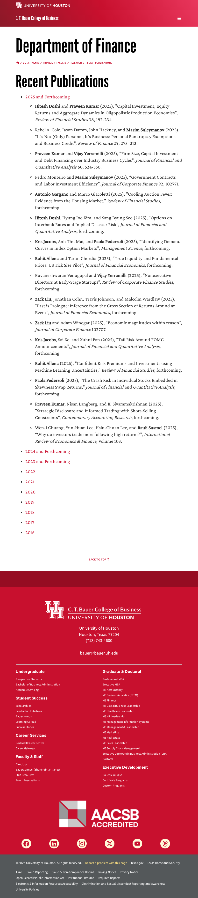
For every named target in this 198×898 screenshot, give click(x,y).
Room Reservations (28, 780)
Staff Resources (25, 775)
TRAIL (19, 872)
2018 (30, 512)
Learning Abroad (26, 722)
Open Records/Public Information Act (40, 878)
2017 (29, 522)
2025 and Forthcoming (47, 96)
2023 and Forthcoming (47, 461)
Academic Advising (27, 690)
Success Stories (25, 727)
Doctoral (108, 759)
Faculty (61, 63)
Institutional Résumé (81, 878)
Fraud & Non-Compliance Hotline (72, 872)
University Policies (27, 889)
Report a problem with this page (106, 863)
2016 (30, 532)
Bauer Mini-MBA (112, 775)
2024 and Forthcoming (47, 451)
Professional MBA (113, 679)
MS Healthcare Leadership (118, 711)
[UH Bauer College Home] (37, 18)
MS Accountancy (113, 690)
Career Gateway (25, 748)
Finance (48, 63)
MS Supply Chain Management (121, 748)
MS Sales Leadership (115, 743)
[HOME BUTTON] (17, 63)
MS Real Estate (111, 738)
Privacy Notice (129, 872)
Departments (31, 63)
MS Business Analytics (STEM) (120, 695)
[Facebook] (26, 843)
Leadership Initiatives (29, 711)
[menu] (179, 18)
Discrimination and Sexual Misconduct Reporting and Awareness (123, 884)
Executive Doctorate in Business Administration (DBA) (135, 754)
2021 (30, 481)
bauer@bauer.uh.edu (99, 653)
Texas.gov (137, 863)
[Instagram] (82, 843)
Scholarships (23, 706)
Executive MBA (111, 685)
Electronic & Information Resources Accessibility (47, 884)
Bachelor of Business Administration (38, 685)
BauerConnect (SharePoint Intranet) (38, 770)
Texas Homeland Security (163, 863)
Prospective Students (29, 679)
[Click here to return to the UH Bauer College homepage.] (93, 609)
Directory (21, 764)
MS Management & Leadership (121, 727)
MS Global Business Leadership (121, 706)
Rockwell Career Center (30, 743)
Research (76, 63)
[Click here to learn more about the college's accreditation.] (99, 813)
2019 (30, 502)
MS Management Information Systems (126, 722)
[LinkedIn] (54, 843)
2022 (30, 471)
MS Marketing (111, 732)
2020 (30, 491)
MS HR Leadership (114, 716)
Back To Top (98, 560)
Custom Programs (114, 786)
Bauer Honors (24, 716)
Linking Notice (107, 872)
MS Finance (109, 701)
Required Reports (109, 878)
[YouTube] (137, 843)
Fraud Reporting (37, 872)
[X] (109, 843)
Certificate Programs (115, 780)
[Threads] (165, 843)
